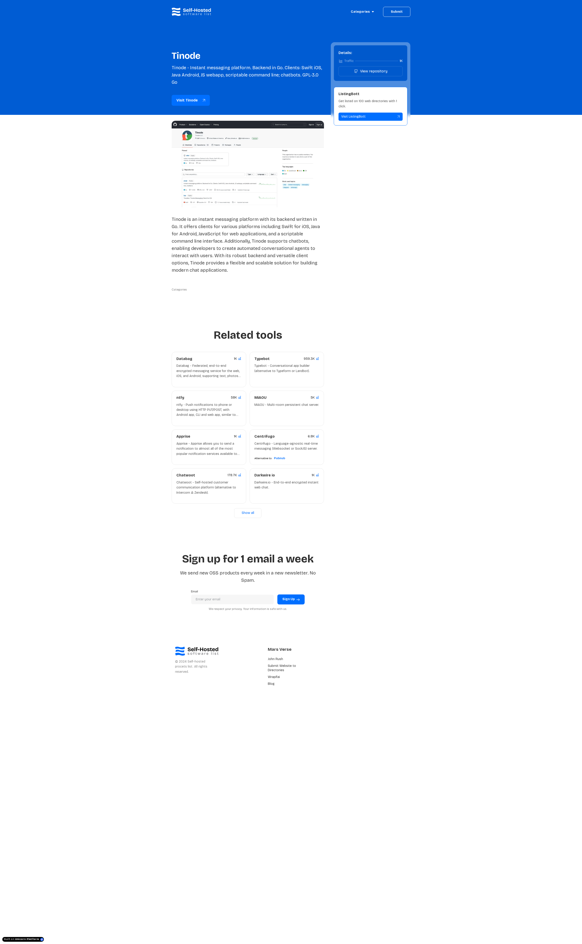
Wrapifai (274, 677)
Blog (271, 684)
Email (194, 591)
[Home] (192, 12)
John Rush (275, 659)
